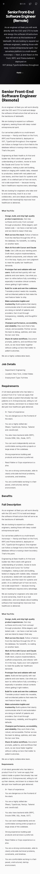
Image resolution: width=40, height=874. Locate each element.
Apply (20, 72)
